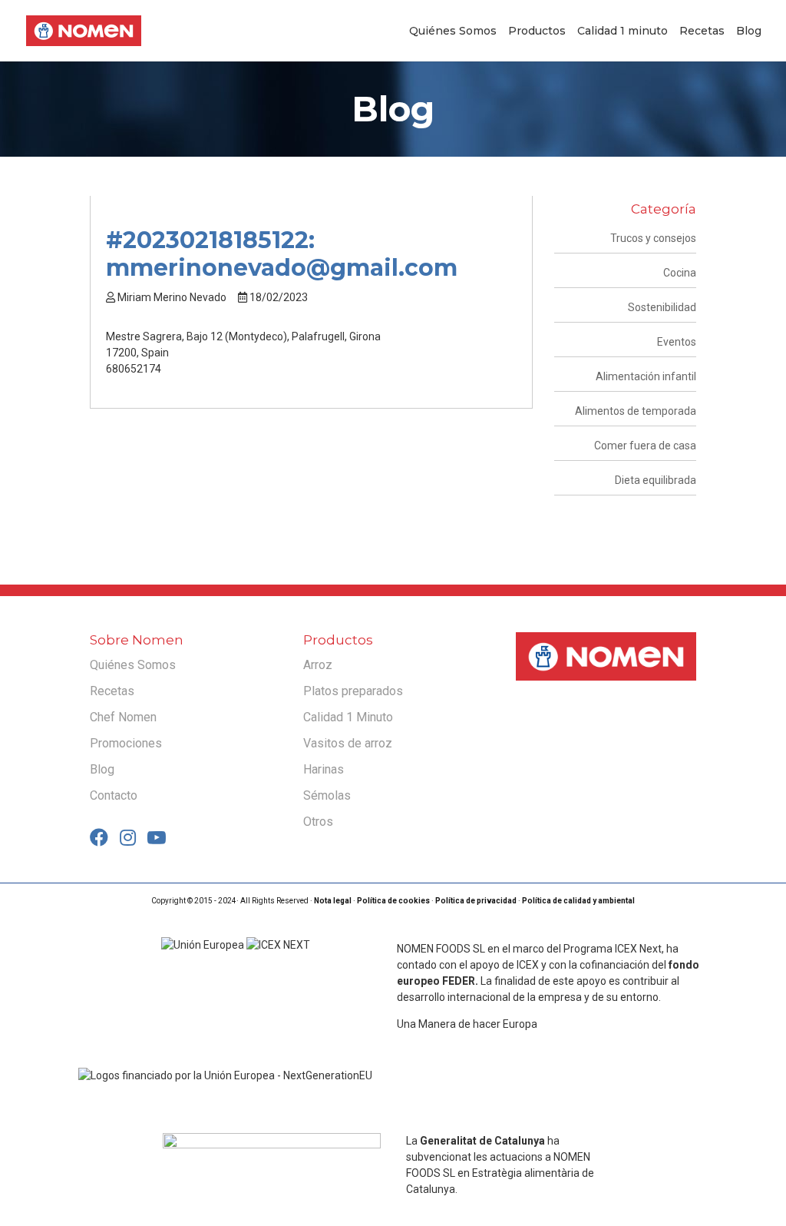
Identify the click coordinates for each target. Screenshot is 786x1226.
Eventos (676, 342)
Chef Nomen (123, 717)
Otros (318, 821)
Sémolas (327, 795)
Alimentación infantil (646, 376)
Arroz (317, 665)
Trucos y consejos (653, 238)
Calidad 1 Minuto (348, 717)
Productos (537, 31)
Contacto (113, 795)
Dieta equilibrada (655, 480)
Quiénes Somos (453, 31)
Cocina (679, 273)
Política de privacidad (476, 900)
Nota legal (333, 900)
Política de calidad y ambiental (578, 900)
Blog (748, 31)
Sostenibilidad (662, 307)
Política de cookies (393, 900)
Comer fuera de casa (645, 445)
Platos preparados (353, 691)
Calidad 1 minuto (622, 31)
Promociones (126, 743)
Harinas (323, 769)
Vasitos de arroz (347, 743)
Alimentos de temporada (635, 411)
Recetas (702, 31)
